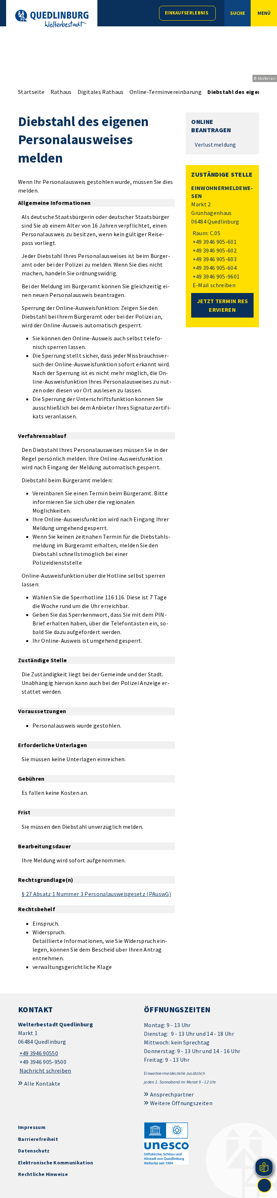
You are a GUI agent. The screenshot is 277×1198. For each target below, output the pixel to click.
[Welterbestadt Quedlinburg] (75, 1047)
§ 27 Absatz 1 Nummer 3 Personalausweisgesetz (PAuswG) (96, 893)
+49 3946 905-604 (214, 267)
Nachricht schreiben (45, 1070)
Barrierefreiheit (38, 1139)
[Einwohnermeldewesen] (222, 236)
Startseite (31, 91)
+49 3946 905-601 (214, 241)
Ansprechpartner (172, 1094)
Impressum (31, 1127)
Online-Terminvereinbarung (165, 91)
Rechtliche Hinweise (43, 1174)
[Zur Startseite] (51, 18)
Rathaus (61, 91)
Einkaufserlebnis (186, 13)
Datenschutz (34, 1150)
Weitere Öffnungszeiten (181, 1103)
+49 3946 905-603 (214, 259)
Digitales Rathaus (100, 91)
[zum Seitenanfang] (264, 1185)
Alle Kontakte (42, 1083)
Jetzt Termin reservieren (222, 305)
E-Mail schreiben (213, 285)
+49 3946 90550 (38, 1053)
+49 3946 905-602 (214, 250)
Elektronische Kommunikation (55, 1162)
